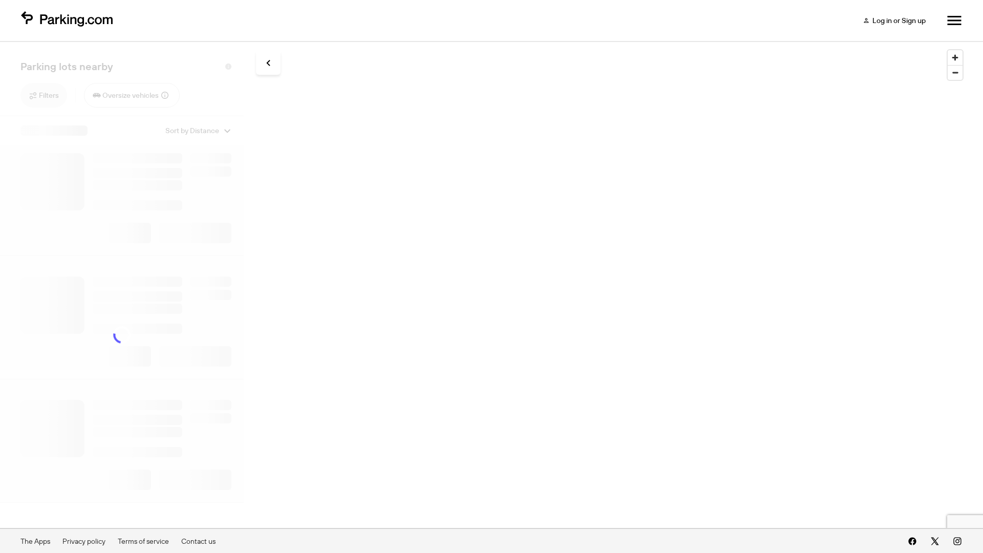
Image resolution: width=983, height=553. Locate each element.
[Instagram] (957, 541)
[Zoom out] (955, 72)
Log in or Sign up (899, 20)
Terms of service (143, 541)
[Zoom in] (955, 57)
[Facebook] (912, 541)
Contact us (198, 541)
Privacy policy (83, 541)
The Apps (35, 541)
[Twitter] (935, 541)
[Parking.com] (66, 20)
